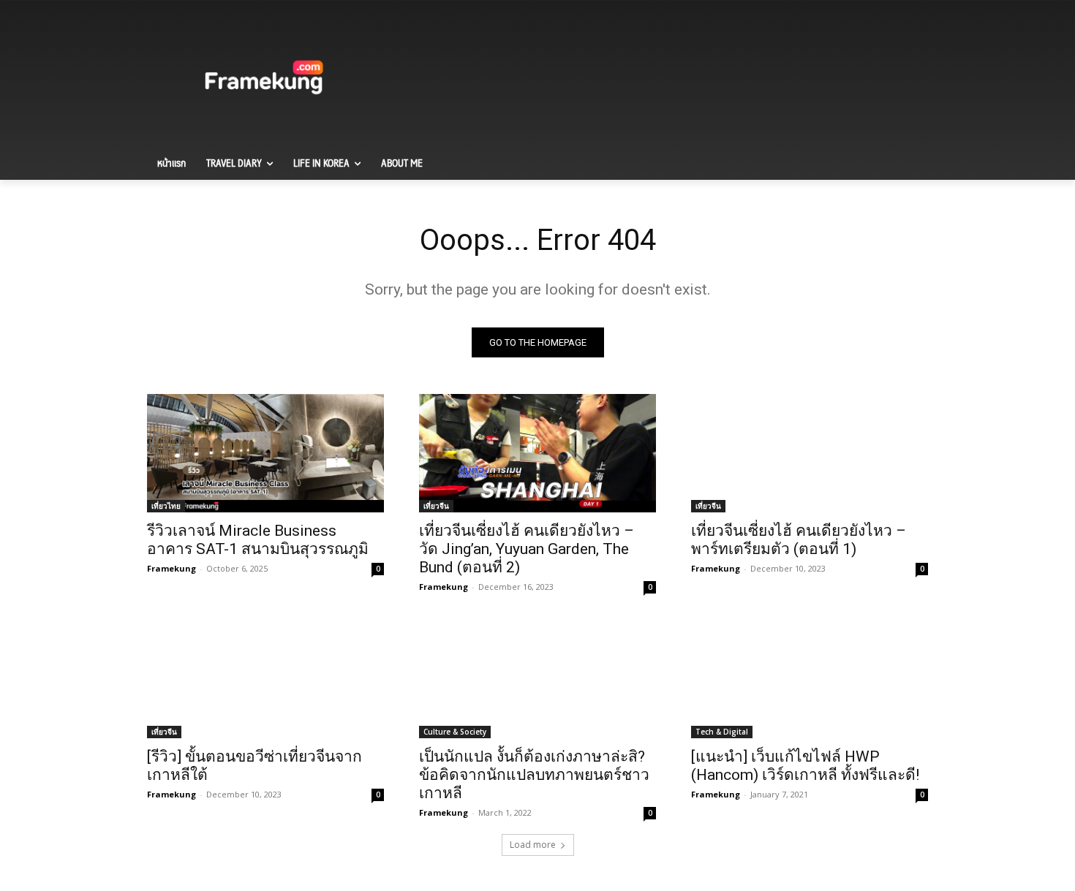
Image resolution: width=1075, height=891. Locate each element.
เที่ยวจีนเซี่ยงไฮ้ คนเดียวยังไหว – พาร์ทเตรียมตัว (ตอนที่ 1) (798, 540)
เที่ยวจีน (436, 506)
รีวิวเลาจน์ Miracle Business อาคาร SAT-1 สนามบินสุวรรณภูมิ (258, 540)
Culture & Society (454, 732)
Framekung (171, 568)
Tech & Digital (721, 732)
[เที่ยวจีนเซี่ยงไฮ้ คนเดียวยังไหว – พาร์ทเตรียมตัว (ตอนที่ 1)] (809, 453)
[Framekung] (264, 79)
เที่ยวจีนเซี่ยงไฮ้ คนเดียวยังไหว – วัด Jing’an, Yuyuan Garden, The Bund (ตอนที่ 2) (526, 549)
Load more (533, 844)
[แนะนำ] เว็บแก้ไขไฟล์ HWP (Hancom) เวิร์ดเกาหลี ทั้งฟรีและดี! (805, 766)
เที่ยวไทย (166, 506)
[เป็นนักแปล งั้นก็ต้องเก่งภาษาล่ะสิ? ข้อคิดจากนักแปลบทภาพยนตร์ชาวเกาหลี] (537, 679)
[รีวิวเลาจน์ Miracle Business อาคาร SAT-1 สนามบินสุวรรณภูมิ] (265, 453)
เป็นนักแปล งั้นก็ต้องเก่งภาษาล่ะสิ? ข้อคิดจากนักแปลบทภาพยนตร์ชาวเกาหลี (534, 775)
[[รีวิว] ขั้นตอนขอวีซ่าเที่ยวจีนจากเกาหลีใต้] (265, 679)
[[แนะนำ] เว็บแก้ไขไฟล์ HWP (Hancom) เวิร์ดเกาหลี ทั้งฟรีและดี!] (809, 679)
